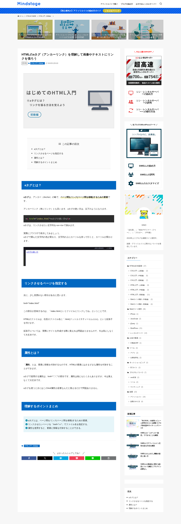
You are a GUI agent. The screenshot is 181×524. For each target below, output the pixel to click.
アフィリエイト (137, 397)
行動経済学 (135, 343)
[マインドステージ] (29, 4)
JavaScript (135, 319)
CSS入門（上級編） (139, 271)
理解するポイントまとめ (45, 162)
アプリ (134, 353)
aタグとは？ (40, 149)
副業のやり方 (136, 401)
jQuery (134, 323)
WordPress (136, 328)
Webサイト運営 (138, 309)
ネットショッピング (139, 363)
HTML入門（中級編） (139, 290)
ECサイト (135, 367)
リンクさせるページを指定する (48, 153)
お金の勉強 (135, 338)
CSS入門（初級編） (139, 280)
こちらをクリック (112, 11)
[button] (29, 458)
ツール (134, 348)
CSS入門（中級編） (139, 276)
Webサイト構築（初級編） (141, 304)
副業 (133, 392)
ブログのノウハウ (138, 372)
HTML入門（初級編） (37, 63)
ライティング (136, 387)
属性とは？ (39, 158)
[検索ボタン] (160, 4)
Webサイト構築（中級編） (141, 299)
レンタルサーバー (138, 333)
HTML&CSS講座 (138, 266)
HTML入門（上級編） (139, 285)
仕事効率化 (135, 358)
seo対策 (134, 377)
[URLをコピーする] (108, 458)
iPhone (134, 314)
